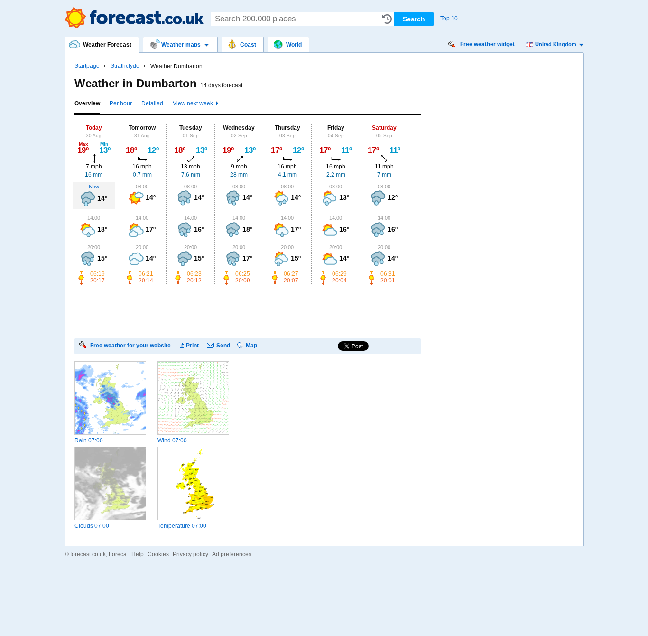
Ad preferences (231, 554)
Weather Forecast (134, 17)
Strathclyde (125, 66)
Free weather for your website (130, 345)
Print (192, 345)
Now (94, 186)
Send (223, 345)
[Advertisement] (247, 311)
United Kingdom (555, 44)
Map (251, 345)
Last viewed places (387, 19)
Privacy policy (190, 554)
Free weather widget (487, 44)
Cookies (158, 554)
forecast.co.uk (88, 554)
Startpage (87, 66)
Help (137, 554)
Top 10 (449, 18)
